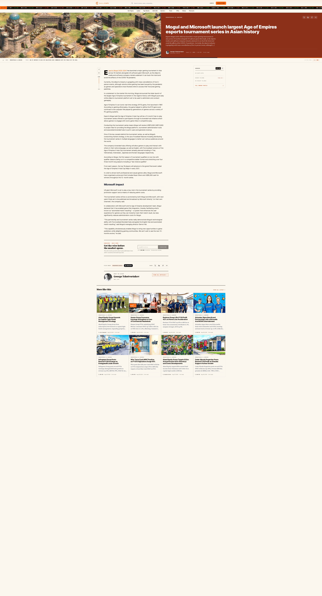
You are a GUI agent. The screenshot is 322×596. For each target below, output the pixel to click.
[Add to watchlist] (222, 68)
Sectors (162, 10)
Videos (184, 10)
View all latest (218, 289)
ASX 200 (155, 10)
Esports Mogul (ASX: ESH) (117, 70)
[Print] (99, 73)
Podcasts (191, 10)
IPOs (177, 10)
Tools (170, 10)
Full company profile (201, 85)
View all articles (159, 274)
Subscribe (163, 247)
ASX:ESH (129, 265)
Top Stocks (146, 10)
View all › (221, 77)
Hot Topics (131, 10)
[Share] (99, 69)
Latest (138, 10)
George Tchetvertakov (177, 51)
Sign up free (221, 3)
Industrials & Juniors (117, 265)
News (7, 60)
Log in (211, 3)
